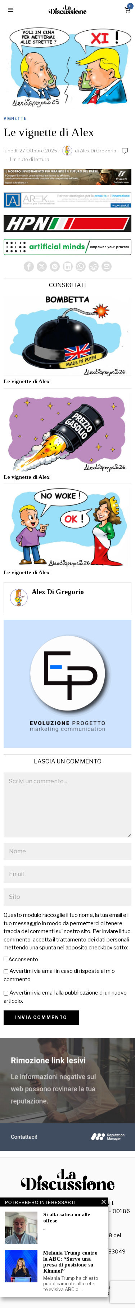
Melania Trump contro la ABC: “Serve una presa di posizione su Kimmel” (70, 1262)
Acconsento (23, 959)
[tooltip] (29, 266)
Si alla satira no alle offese (66, 1217)
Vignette (15, 118)
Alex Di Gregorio (98, 150)
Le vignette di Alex (27, 381)
